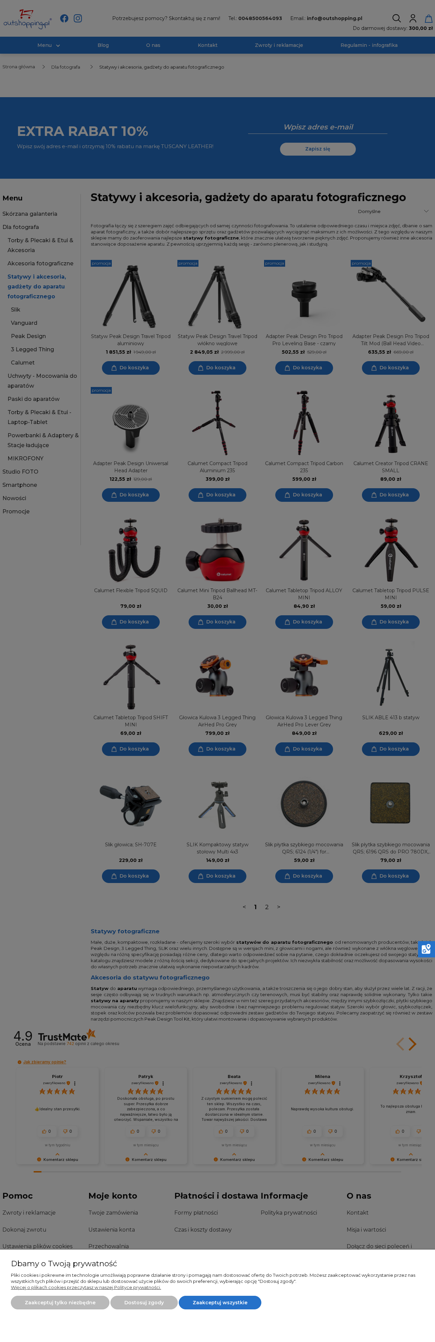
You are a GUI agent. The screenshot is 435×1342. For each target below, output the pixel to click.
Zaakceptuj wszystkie (220, 1303)
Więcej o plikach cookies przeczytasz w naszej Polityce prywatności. (86, 1287)
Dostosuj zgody (144, 1303)
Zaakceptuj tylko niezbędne (60, 1303)
